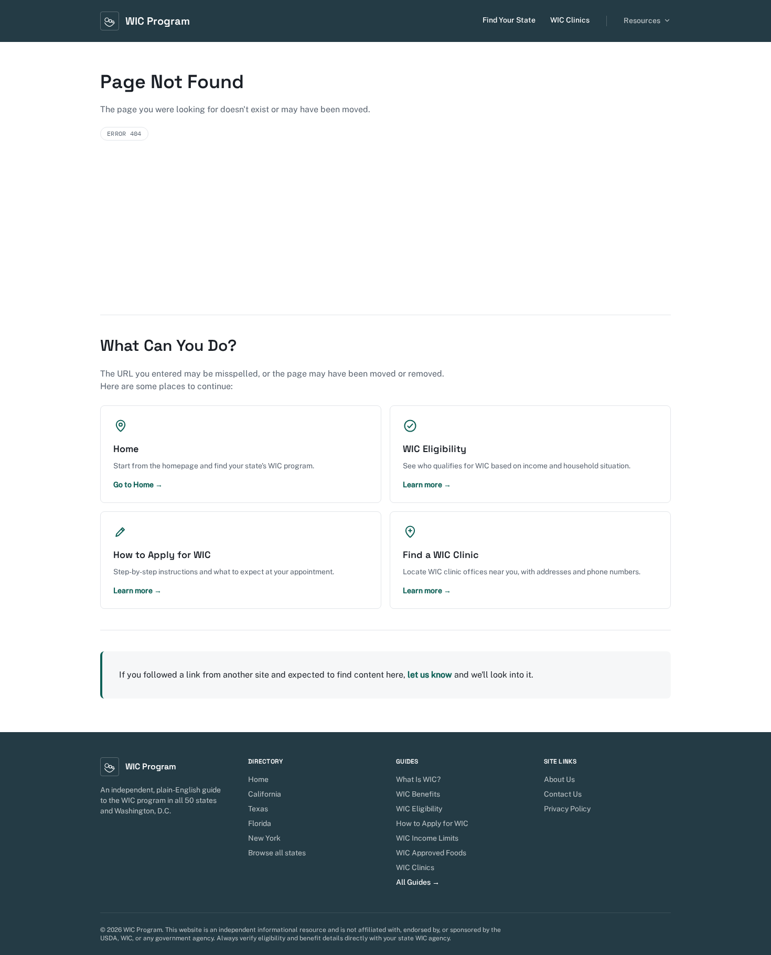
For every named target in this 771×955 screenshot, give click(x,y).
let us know (430, 675)
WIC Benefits (418, 794)
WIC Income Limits (427, 838)
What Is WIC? (418, 779)
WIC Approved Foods (431, 853)
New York (264, 838)
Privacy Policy (567, 808)
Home (258, 779)
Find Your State (509, 20)
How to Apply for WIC (432, 823)
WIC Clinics (570, 20)
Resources (642, 20)
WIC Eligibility (419, 808)
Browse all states (277, 853)
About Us (559, 779)
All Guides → (418, 882)
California (264, 794)
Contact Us (563, 794)
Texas (258, 808)
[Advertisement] (385, 236)
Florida (259, 823)
